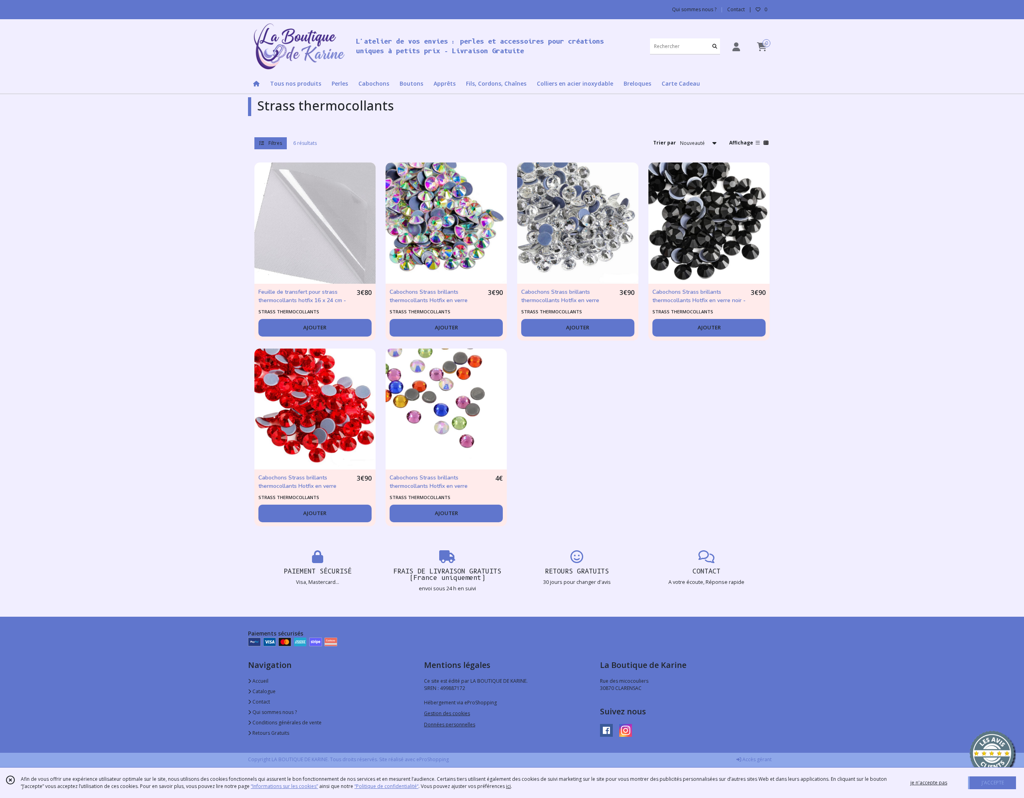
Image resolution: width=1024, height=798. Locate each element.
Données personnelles (449, 724)
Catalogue (263, 691)
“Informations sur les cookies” (284, 786)
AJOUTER (314, 327)
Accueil (259, 681)
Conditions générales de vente (286, 722)
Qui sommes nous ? (274, 712)
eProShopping (432, 759)
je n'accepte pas (928, 782)
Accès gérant (756, 759)
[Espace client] (736, 46)
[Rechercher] (715, 46)
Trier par (664, 142)
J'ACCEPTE (993, 782)
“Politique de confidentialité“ (386, 786)
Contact (736, 9)
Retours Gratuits (270, 733)
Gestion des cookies (447, 713)
